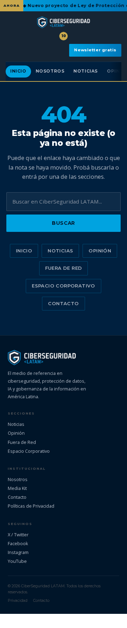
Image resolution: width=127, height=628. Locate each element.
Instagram (18, 552)
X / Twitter (18, 534)
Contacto (63, 303)
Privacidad (18, 600)
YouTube (17, 561)
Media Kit (17, 488)
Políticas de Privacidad (31, 506)
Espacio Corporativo (63, 286)
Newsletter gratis (95, 49)
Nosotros (50, 71)
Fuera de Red (63, 268)
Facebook (18, 543)
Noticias (85, 71)
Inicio (18, 71)
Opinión (100, 250)
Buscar (63, 223)
